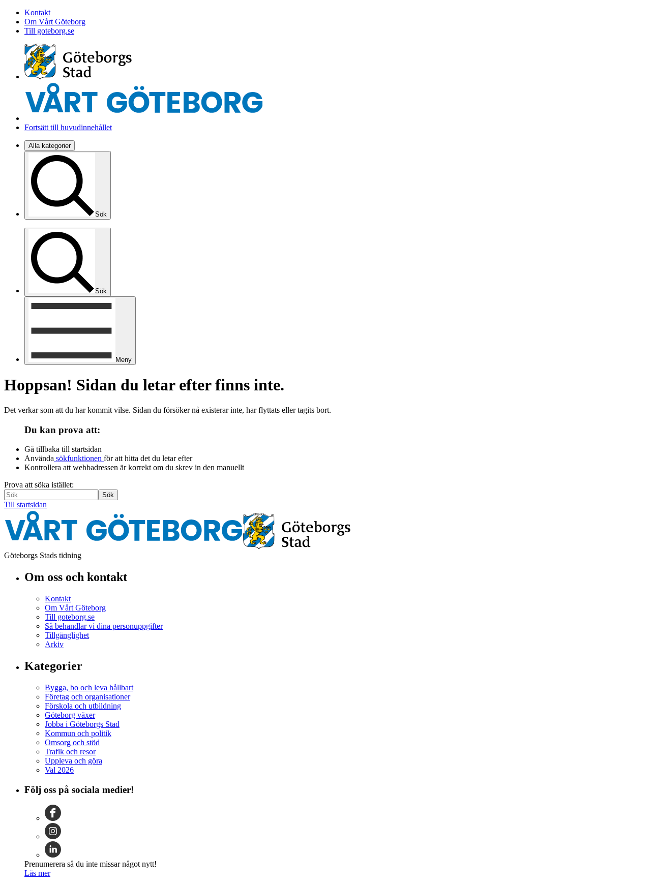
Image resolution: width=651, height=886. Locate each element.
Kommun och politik (78, 733)
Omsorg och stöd (72, 742)
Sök (108, 495)
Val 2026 (59, 770)
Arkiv (54, 644)
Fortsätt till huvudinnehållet (68, 127)
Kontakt (37, 12)
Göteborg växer (70, 715)
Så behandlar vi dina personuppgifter (104, 626)
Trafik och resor (70, 751)
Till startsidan (25, 504)
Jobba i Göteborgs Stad (82, 724)
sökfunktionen (79, 458)
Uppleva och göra (73, 760)
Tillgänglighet (67, 635)
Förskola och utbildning (83, 705)
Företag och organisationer (87, 696)
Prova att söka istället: (39, 484)
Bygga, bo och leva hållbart (89, 687)
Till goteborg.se (49, 30)
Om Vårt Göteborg (54, 21)
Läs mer (37, 873)
